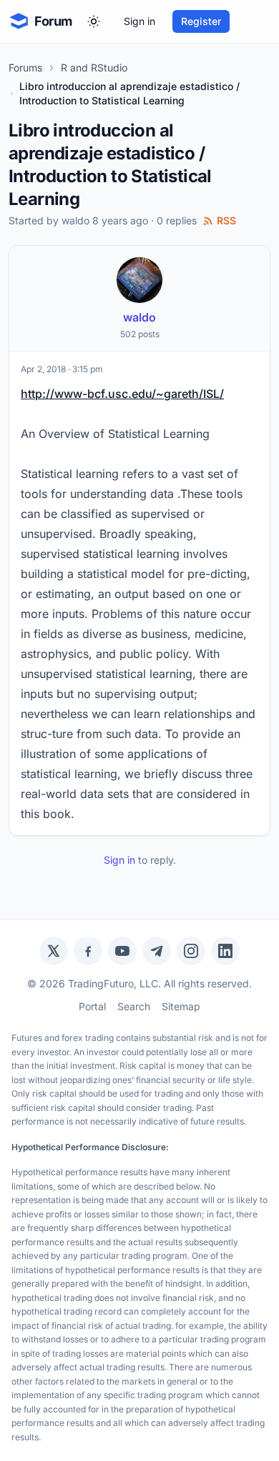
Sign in (139, 21)
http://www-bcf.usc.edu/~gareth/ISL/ (122, 394)
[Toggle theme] (94, 21)
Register (201, 21)
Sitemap (181, 1006)
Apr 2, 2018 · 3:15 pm (62, 369)
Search (133, 1006)
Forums (25, 67)
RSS (226, 220)
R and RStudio (94, 67)
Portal (92, 1006)
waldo (75, 220)
